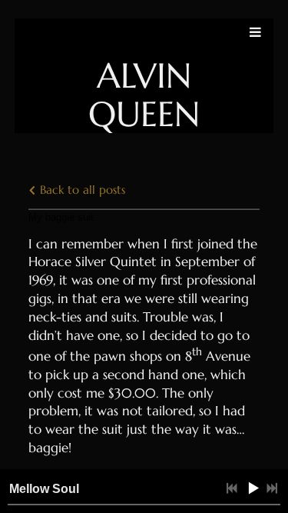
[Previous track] (232, 488)
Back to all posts (80, 189)
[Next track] (272, 488)
